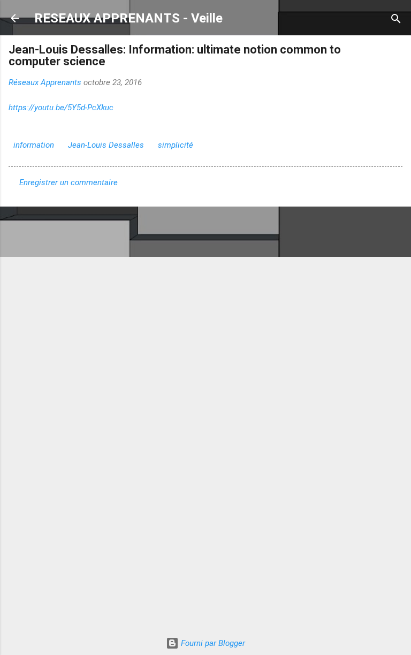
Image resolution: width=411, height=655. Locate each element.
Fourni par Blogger (212, 643)
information (33, 145)
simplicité (175, 145)
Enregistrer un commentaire (68, 182)
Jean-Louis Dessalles (106, 145)
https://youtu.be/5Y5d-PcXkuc (61, 107)
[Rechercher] (396, 19)
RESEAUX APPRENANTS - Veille (128, 18)
